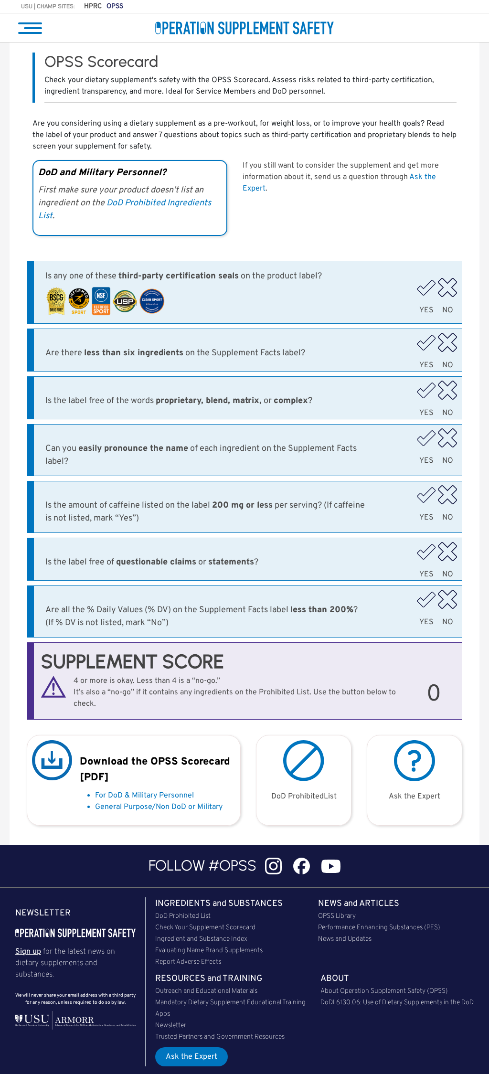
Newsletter (170, 1025)
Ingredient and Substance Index (201, 939)
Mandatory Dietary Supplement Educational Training (230, 1003)
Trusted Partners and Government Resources (220, 1037)
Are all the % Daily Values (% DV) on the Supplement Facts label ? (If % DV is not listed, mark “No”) (201, 616)
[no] (447, 287)
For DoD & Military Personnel (144, 795)
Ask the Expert (191, 1057)
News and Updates (345, 939)
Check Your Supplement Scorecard (205, 928)
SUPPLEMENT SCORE (132, 661)
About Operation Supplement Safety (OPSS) (384, 991)
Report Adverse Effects (188, 962)
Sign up (28, 952)
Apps (162, 1014)
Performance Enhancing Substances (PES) (379, 928)
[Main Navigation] (30, 28)
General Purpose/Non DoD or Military (159, 807)
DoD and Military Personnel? (102, 173)
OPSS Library (337, 916)
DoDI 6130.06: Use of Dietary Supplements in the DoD (397, 1003)
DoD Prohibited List (183, 916)
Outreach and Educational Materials (206, 991)
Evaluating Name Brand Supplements (209, 950)
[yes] (426, 287)
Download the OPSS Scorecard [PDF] (155, 769)
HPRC (93, 6)
